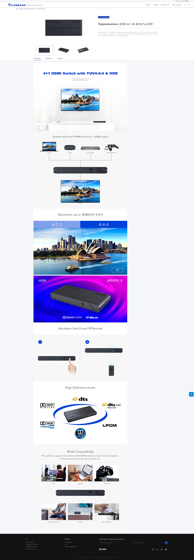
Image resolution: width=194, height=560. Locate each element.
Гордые (21, 8)
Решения (148, 4)
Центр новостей (165, 4)
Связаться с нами (180, 1)
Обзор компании (30, 542)
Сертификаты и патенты (32, 544)
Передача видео (69, 542)
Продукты (155, 4)
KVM (66, 544)
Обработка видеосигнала (30, 8)
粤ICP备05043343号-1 (113, 557)
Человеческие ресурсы (31, 546)
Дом (17, 8)
